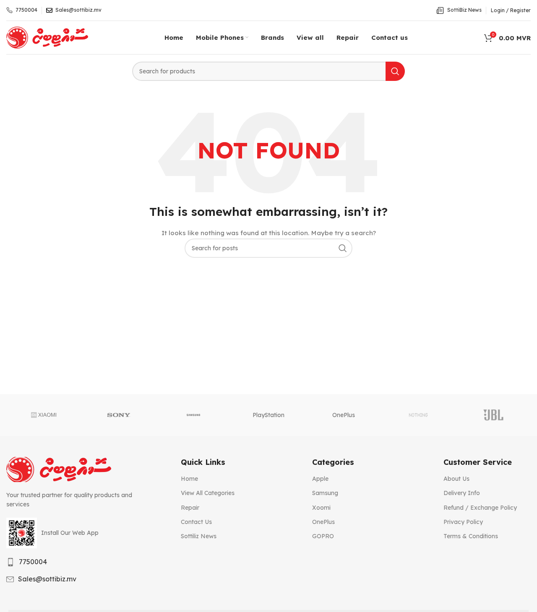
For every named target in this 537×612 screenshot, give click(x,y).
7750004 (33, 562)
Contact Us (196, 522)
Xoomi (321, 507)
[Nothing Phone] (418, 415)
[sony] (118, 415)
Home (189, 478)
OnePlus (343, 415)
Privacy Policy (463, 522)
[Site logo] (47, 37)
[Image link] (58, 469)
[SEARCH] (395, 71)
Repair (190, 507)
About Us (456, 478)
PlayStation (268, 415)
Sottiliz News (198, 536)
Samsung (325, 493)
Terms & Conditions (470, 536)
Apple (320, 478)
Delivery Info (461, 493)
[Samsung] (193, 415)
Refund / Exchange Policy (480, 507)
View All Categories (208, 493)
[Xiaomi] (43, 415)
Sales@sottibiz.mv (47, 579)
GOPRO (323, 536)
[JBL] (493, 415)
